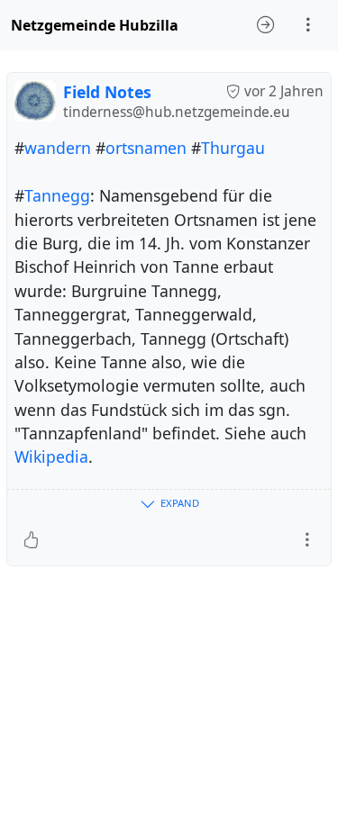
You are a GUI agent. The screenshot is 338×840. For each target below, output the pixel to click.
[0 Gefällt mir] (31, 540)
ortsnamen (146, 147)
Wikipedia (51, 456)
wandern (57, 147)
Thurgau (233, 147)
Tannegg (57, 195)
